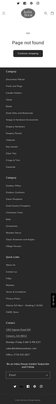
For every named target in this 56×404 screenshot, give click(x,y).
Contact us (11, 272)
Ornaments (11, 226)
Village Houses (13, 246)
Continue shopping (28, 53)
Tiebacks (10, 140)
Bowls (9, 106)
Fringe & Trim (13, 160)
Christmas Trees (14, 212)
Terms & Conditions (16, 292)
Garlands (10, 167)
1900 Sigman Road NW (18, 329)
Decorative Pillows (15, 79)
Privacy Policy (13, 298)
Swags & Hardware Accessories (22, 120)
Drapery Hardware (15, 126)
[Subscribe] (46, 375)
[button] (3, 13)
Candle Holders (14, 93)
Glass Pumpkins (14, 199)
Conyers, (11, 336)
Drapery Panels (14, 133)
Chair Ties (11, 153)
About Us (10, 265)
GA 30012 (21, 336)
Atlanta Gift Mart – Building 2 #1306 (24, 305)
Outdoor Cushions (15, 192)
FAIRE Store (12, 312)
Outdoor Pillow (13, 186)
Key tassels (12, 146)
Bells (8, 219)
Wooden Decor (13, 233)
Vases (9, 99)
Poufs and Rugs (14, 86)
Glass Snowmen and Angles (20, 239)
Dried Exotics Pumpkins (18, 206)
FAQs (8, 278)
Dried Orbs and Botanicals (19, 113)
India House (23, 400)
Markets (10, 285)
